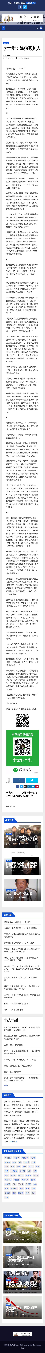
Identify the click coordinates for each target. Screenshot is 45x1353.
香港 (27, 1193)
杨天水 (13, 1175)
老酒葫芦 (14, 1188)
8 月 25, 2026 (13, 1239)
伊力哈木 (25, 1158)
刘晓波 (26, 1162)
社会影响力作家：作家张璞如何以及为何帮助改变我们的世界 (22, 866)
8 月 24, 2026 (13, 1264)
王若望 (28, 1184)
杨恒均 (20, 1175)
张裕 (29, 1171)
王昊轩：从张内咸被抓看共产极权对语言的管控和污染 (21, 1284)
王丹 (14, 1184)
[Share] (19, 780)
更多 (6, 1085)
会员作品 (8, 1254)
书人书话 (6, 43)
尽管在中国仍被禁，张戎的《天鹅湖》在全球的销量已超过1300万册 (22, 839)
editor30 (25, 844)
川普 (6, 1171)
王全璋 (20, 1184)
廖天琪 (22, 1171)
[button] (37, 28)
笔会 (6, 1188)
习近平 (16, 1158)
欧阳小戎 (8, 1180)
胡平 (21, 1188)
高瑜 (6, 1197)
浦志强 (7, 1184)
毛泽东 (33, 1180)
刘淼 (33, 1162)
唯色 (24, 1167)
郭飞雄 (7, 1193)
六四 (20, 1162)
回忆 (14, 890)
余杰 (14, 1162)
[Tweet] (32, 780)
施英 (6, 1175)
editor (9, 55)
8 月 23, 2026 (13, 1289)
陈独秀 (26, 58)
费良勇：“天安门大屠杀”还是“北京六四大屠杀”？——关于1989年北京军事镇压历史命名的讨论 (22, 968)
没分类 (8, 1229)
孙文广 (30, 1167)
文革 (35, 1171)
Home (22, 1348)
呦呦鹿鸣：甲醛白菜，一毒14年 (17, 922)
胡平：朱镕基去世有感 (13, 1010)
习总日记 (8, 1158)
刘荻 (6, 1167)
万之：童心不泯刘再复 (19, 893)
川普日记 (14, 1171)
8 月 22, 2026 (13, 1315)
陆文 (14, 1193)
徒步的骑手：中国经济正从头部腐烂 (19, 943)
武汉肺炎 (25, 1180)
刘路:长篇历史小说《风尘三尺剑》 (18, 1066)
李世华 (20, 58)
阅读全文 (13, 1142)
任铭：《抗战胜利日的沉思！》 (17, 1004)
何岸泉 (33, 1158)
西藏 (33, 1188)
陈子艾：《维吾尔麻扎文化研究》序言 (20, 1060)
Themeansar (37, 1345)
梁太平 (35, 1175)
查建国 (28, 1175)
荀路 (27, 1188)
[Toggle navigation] (20, 28)
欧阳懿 (16, 1180)
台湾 (18, 1167)
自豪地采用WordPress (11, 1345)
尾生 (37, 1167)
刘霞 (12, 1167)
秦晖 (35, 1184)
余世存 (7, 1162)
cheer (24, 897)
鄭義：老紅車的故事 (12, 1072)
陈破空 (20, 1193)
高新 (33, 1193)
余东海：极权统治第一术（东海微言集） (21, 928)
